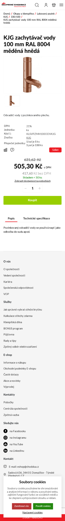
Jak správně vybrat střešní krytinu (22, 309)
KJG (28, 137)
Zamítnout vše (21, 506)
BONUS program (13, 328)
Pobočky (8, 402)
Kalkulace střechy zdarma (17, 315)
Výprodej (8, 386)
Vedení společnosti (14, 275)
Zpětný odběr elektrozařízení (20, 346)
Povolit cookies (43, 506)
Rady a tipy (9, 340)
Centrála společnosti (15, 408)
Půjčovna (8, 334)
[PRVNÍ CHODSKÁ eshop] (13, 5)
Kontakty (9, 394)
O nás (7, 261)
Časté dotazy (11, 374)
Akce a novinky (11, 380)
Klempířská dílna (12, 322)
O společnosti (11, 269)
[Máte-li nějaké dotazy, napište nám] (12, 150)
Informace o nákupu (14, 362)
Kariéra (7, 281)
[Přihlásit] (46, 5)
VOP (6, 293)
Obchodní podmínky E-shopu (19, 368)
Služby (7, 302)
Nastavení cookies (33, 512)
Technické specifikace (36, 218)
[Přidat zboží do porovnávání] (5, 150)
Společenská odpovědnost (18, 287)
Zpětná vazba (11, 414)
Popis (11, 218)
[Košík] (54, 5)
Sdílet (55, 149)
